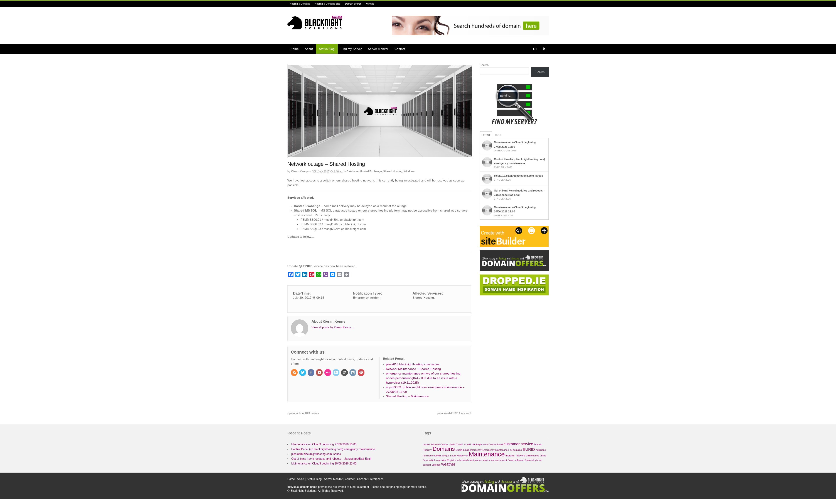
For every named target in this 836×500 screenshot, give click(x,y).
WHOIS (370, 3)
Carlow (444, 444)
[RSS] (294, 373)
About (309, 49)
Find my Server (351, 49)
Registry (451, 460)
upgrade (436, 464)
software (519, 460)
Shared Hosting (392, 171)
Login (453, 455)
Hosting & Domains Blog (327, 3)
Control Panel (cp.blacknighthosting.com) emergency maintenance (333, 449)
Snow (511, 460)
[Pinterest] (361, 373)
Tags (498, 135)
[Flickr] (328, 373)
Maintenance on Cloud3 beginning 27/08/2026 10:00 (323, 444)
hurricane (541, 450)
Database (353, 171)
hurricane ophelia (432, 455)
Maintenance (487, 454)
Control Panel (496, 444)
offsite (543, 455)
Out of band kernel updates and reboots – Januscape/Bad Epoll (331, 458)
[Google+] (344, 373)
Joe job (445, 455)
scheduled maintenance (469, 460)
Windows (409, 171)
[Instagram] (353, 373)
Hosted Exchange (371, 171)
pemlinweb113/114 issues (453, 413)
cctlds (452, 444)
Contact (399, 49)
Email (466, 450)
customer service (518, 444)
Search (484, 65)
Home (294, 49)
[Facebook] (311, 373)
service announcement (495, 460)
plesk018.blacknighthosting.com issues (518, 175)
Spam (527, 460)
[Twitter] (303, 373)
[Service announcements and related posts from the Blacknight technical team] (314, 27)
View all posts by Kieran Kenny (333, 327)
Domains (444, 449)
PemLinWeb (429, 460)
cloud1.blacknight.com (476, 444)
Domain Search (353, 3)
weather (448, 464)
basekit (426, 444)
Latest (486, 135)
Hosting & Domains (300, 3)
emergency (476, 450)
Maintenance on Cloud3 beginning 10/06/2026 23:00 (323, 463)
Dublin (459, 450)
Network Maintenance (527, 455)
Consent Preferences (370, 479)
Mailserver (462, 455)
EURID (529, 449)
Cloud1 (459, 444)
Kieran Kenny (299, 171)
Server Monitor (378, 49)
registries (441, 460)
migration (510, 455)
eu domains (516, 450)
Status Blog (327, 49)
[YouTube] (319, 373)
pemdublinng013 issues (303, 413)
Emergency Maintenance (495, 450)
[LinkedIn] (336, 373)
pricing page (398, 486)
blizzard (435, 444)
